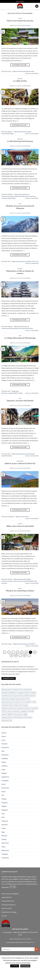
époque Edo (18, 196)
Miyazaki (4, 802)
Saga (3, 832)
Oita (2, 817)
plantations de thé (7, 708)
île (11, 720)
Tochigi (20, 523)
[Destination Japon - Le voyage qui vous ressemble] (20, 6)
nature (33, 261)
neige (15, 705)
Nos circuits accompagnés (10, 893)
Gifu (20, 203)
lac (20, 516)
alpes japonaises (22, 131)
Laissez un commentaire (32, 73)
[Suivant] (29, 655)
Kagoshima (5, 777)
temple (32, 71)
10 (16, 655)
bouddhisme (12, 692)
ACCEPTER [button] (14, 966)
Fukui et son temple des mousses (20, 21)
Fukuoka (4, 744)
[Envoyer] (37, 949)
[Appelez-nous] (14, 886)
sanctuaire (20, 581)
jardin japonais (26, 71)
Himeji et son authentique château (20, 591)
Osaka (3, 828)
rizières (4, 711)
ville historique (11, 198)
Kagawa (4, 773)
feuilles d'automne (30, 695)
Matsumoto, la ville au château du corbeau (20, 272)
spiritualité (26, 581)
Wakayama (5, 850)
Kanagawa (20, 461)
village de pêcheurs (7, 717)
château (11, 328)
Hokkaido (4, 758)
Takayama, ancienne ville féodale (20, 400)
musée (34, 702)
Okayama (4, 821)
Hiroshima (4, 755)
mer (22, 702)
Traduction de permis (8, 905)
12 (25, 655)
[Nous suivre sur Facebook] (11, 886)
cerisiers (27, 692)
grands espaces (20, 699)
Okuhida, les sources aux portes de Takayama (20, 207)
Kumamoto (5, 788)
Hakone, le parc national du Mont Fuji (20, 463)
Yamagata (4, 854)
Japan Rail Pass (6, 897)
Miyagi (3, 799)
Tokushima (5, 843)
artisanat (19, 71)
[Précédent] (4, 652)
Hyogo (20, 588)
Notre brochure (6, 908)
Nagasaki (4, 810)
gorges (13, 699)
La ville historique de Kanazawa (20, 141)
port (15, 708)
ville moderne (28, 717)
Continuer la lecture (20, 65)
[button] (2, 6)
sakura (10, 711)
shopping (23, 711)
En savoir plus (25, 966)
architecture (16, 689)
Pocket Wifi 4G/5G (7, 901)
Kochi (3, 784)
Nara (3, 813)
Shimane (4, 835)
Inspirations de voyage (9, 912)
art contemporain (26, 689)
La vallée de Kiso (20, 81)
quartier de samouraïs (24, 708)
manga (17, 702)
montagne (28, 261)
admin (29, 13)
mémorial (4, 705)
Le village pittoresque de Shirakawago (20, 338)
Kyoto (3, 791)
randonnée (7, 133)
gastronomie (5, 699)
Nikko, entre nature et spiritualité (20, 526)
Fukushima (5, 747)
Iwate (3, 769)
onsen (37, 261)
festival (21, 695)
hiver (28, 699)
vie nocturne (18, 714)
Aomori (4, 733)
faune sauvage (13, 695)
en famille (4, 695)
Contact (4, 916)
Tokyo (3, 847)
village (12, 133)
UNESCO (16, 393)
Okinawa (4, 824)
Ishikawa (20, 139)
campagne (10, 393)
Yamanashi (5, 858)
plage (25, 705)
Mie (2, 795)
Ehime (3, 736)
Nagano (20, 78)
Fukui (20, 18)
